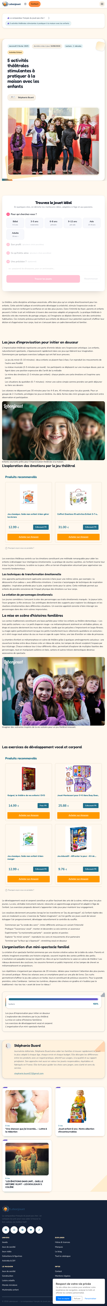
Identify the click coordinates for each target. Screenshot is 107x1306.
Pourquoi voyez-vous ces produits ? (20, 548)
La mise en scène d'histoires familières (23, 1019)
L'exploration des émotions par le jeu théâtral (26, 1016)
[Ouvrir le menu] (102, 4)
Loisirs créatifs (8, 1280)
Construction (7, 1276)
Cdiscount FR (41, 527)
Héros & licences (62, 1242)
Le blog (58, 1251)
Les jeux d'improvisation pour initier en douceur (27, 1013)
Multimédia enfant (10, 1289)
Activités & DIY (8, 1260)
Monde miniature (9, 1285)
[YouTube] (30, 1230)
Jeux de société (8, 1247)
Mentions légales (62, 1276)
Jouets (5, 1242)
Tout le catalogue (62, 1256)
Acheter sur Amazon (28, 536)
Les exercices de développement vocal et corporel (28, 1023)
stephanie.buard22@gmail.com (29, 1073)
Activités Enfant (15, 52)
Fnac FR (43, 805)
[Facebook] (5, 1230)
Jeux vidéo (6, 1251)
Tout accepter (64, 1298)
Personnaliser (90, 1298)
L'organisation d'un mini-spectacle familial (25, 1026)
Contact (34, 3)
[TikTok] (39, 1230)
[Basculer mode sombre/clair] (25, 4)
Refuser (77, 1298)
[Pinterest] (22, 1230)
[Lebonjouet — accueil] (11, 4)
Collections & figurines (12, 1256)
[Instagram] (14, 1230)
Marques (59, 1247)
